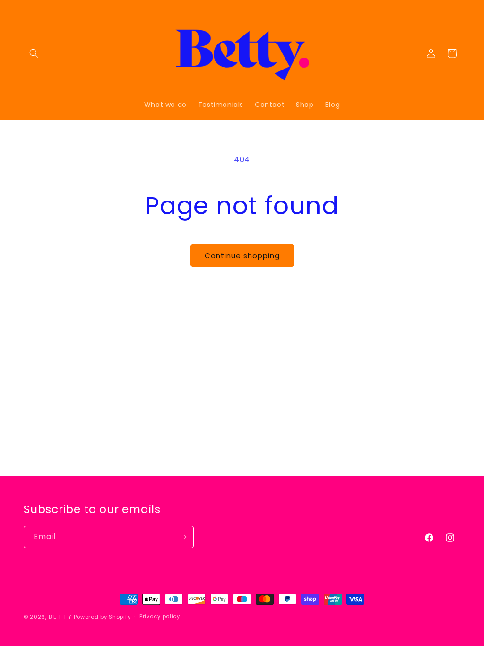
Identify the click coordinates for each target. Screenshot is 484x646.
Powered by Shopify (102, 616)
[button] (34, 53)
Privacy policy (159, 616)
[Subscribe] (183, 537)
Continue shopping (242, 256)
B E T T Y (60, 616)
